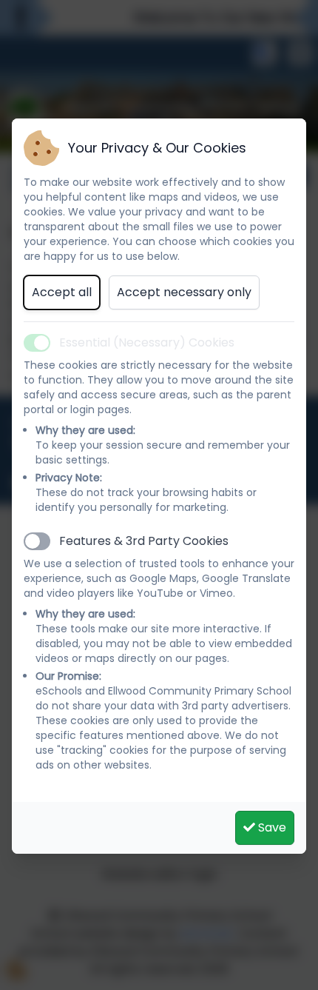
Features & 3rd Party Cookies (144, 540)
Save (270, 827)
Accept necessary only (184, 292)
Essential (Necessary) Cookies (146, 342)
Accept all (62, 292)
